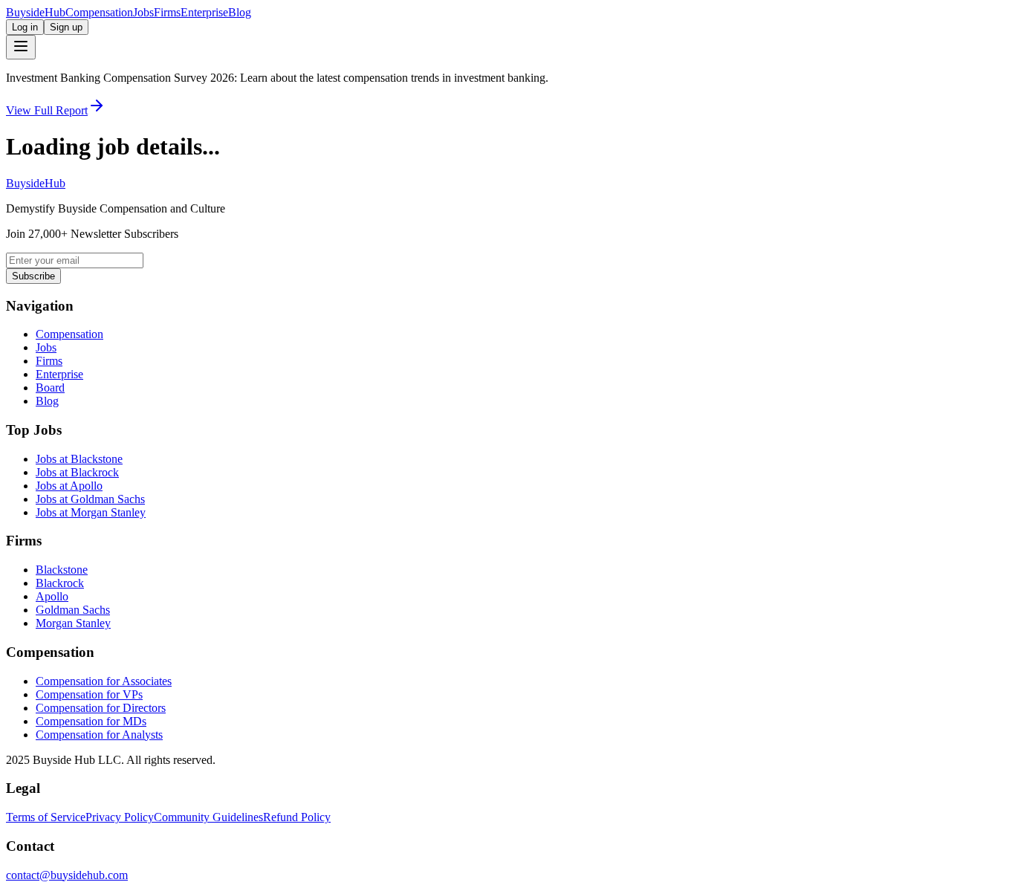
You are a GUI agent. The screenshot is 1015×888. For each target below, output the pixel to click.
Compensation (99, 12)
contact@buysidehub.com (67, 875)
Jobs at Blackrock (77, 472)
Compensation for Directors (101, 707)
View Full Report (47, 110)
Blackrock (60, 583)
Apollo (52, 596)
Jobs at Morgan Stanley (91, 512)
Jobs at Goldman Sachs (90, 499)
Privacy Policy (119, 817)
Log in (25, 27)
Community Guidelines (208, 817)
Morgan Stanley (73, 623)
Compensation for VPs (89, 694)
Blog (239, 12)
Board (50, 387)
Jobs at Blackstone (79, 459)
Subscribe (33, 276)
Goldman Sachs (73, 609)
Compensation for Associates (104, 681)
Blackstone (62, 569)
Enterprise (204, 12)
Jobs (143, 12)
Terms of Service (45, 817)
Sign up (66, 27)
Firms (167, 12)
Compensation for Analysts (99, 734)
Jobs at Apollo (69, 485)
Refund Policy (297, 817)
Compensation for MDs (91, 721)
